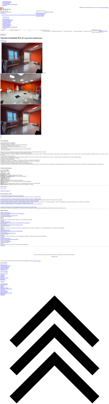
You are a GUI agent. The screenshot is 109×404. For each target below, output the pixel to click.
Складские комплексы (40, 13)
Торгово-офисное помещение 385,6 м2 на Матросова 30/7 (11, 224)
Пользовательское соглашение (6, 292)
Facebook (3, 278)
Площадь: (17, 30)
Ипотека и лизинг (3, 290)
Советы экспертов (4, 284)
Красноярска (3, 13)
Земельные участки (6, 23)
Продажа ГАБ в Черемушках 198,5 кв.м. (8, 233)
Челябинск (6, 14)
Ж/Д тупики (2, 289)
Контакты (5, 5)
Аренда (1, 217)
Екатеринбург (11, 14)
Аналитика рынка (6, 3)
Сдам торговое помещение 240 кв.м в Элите (9, 215)
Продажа (2, 235)
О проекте (2, 274)
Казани (19, 14)
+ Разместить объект (103, 7)
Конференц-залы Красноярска (6, 288)
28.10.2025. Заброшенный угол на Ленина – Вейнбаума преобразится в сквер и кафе (16, 202)
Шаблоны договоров (4, 287)
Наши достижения (4, 291)
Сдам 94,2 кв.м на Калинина (6, 241)
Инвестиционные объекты (41, 12)
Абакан (2, 14)
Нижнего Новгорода (25, 14)
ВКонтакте (3, 279)
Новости (2, 286)
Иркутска (16, 14)
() (4, 40)
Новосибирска (32, 14)
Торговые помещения (78, 31)
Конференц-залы (6, 17)
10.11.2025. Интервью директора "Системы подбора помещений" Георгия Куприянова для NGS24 (19, 200)
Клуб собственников (4, 277)
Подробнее (2, 220)
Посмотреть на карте (7, 1)
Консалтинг (2, 275)
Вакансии (2, 285)
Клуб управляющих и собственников (10, 4)
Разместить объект (4, 273)
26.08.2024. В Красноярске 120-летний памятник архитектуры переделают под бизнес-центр (18, 206)
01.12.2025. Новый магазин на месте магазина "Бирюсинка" (12, 195)
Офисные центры (49, 11)
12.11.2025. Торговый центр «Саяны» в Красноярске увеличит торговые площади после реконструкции (20, 198)
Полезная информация (7, 2)
